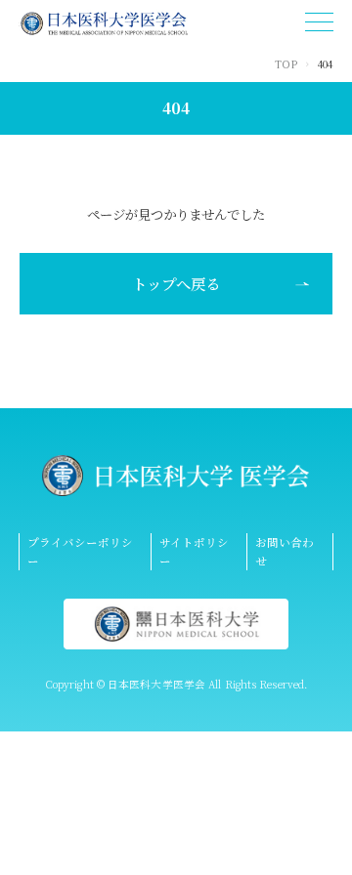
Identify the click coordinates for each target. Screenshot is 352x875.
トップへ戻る (176, 283)
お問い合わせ (284, 550)
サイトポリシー (194, 550)
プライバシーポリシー (80, 550)
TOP (286, 64)
